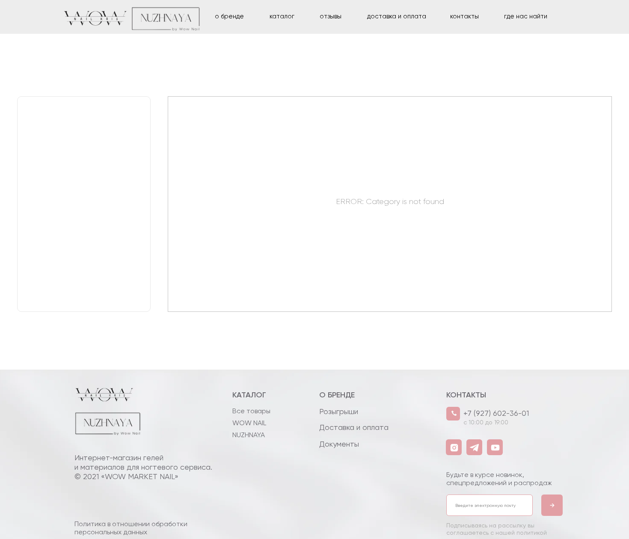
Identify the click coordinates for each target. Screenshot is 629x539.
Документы (339, 443)
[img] (104, 432)
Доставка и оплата (354, 427)
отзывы (330, 16)
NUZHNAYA (248, 435)
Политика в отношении (130, 528)
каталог (282, 16)
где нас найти (525, 16)
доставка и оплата (396, 16)
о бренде (229, 16)
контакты (464, 16)
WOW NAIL (249, 423)
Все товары (251, 411)
